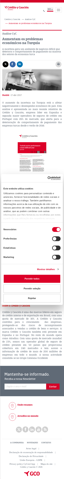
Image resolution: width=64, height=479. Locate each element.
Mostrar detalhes (46, 269)
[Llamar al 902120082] (44, 10)
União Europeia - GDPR (31, 460)
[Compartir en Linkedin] (20, 64)
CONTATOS (46, 442)
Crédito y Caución (12, 19)
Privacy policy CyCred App (22, 464)
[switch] (56, 238)
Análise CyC (30, 19)
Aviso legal (31, 448)
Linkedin (32, 429)
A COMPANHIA (17, 442)
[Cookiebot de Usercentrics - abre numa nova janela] (48, 178)
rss (45, 429)
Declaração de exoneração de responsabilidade (31, 452)
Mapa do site (47, 464)
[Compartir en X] (5, 64)
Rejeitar (32, 298)
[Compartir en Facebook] (12, 64)
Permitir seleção (32, 288)
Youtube (38, 429)
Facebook (25, 429)
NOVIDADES (32, 442)
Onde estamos (24, 404)
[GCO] (32, 475)
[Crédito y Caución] (16, 8)
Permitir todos (32, 278)
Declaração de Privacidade (31, 456)
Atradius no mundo (27, 416)
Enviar (53, 386)
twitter (19, 429)
